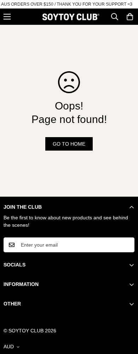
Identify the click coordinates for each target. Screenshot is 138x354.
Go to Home (69, 144)
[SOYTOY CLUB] (71, 16)
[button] (130, 17)
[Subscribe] (126, 244)
